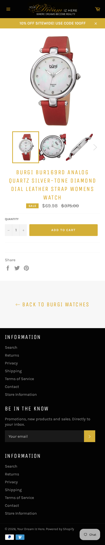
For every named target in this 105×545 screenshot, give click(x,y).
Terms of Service (19, 378)
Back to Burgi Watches (55, 304)
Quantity (12, 219)
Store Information (21, 394)
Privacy (11, 363)
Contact (12, 386)
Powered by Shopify (60, 529)
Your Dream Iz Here (31, 529)
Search (11, 347)
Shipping (13, 371)
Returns (12, 355)
